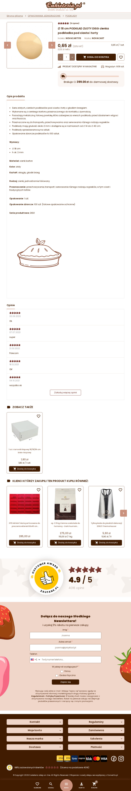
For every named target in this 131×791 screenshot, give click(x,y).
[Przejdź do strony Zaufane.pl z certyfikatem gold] (46, 578)
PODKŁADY (71, 15)
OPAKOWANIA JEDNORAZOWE (44, 15)
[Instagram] (121, 758)
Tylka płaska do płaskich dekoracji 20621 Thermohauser (106, 525)
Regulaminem (38, 696)
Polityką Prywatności (55, 696)
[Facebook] (114, 758)
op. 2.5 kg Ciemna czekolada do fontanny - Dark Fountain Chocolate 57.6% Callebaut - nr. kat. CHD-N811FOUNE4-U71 (65, 525)
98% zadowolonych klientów (29, 767)
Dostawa (35, 747)
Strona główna (15, 15)
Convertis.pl (112, 775)
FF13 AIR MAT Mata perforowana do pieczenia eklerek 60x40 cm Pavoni (24, 525)
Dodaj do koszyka (96, 57)
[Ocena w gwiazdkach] (85, 570)
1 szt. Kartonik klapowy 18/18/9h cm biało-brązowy (25, 451)
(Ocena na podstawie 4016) (74, 767)
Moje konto (35, 730)
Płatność (96, 747)
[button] (81, 785)
